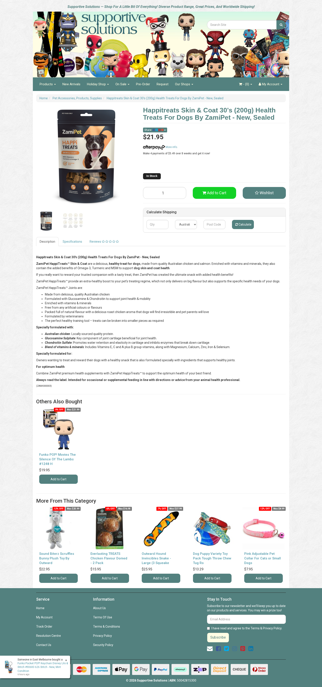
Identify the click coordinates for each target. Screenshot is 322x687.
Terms (255, 628)
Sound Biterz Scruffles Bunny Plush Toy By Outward (56, 558)
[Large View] (46, 221)
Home (40, 608)
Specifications (72, 241)
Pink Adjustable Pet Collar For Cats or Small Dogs (262, 558)
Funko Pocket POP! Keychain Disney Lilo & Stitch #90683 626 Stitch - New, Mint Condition (43, 667)
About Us (99, 608)
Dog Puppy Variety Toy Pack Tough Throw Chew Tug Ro (212, 558)
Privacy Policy (102, 635)
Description (47, 241)
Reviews (96, 241)
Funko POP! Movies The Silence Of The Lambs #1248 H (57, 459)
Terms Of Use (102, 617)
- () (246, 84)
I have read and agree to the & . (246, 628)
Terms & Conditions (106, 626)
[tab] (47, 241)
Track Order (44, 626)
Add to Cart (216, 192)
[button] (264, 193)
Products (47, 84)
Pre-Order (143, 84)
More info (171, 147)
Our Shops (183, 84)
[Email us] (210, 648)
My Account (44, 617)
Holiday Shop (97, 84)
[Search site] (281, 24)
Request (162, 84)
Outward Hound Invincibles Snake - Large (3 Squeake (156, 558)
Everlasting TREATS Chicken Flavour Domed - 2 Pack (108, 558)
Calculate (244, 224)
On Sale (121, 84)
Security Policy (103, 645)
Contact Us (43, 645)
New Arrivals (71, 84)
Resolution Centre (48, 635)
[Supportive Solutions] (102, 42)
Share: (148, 130)
